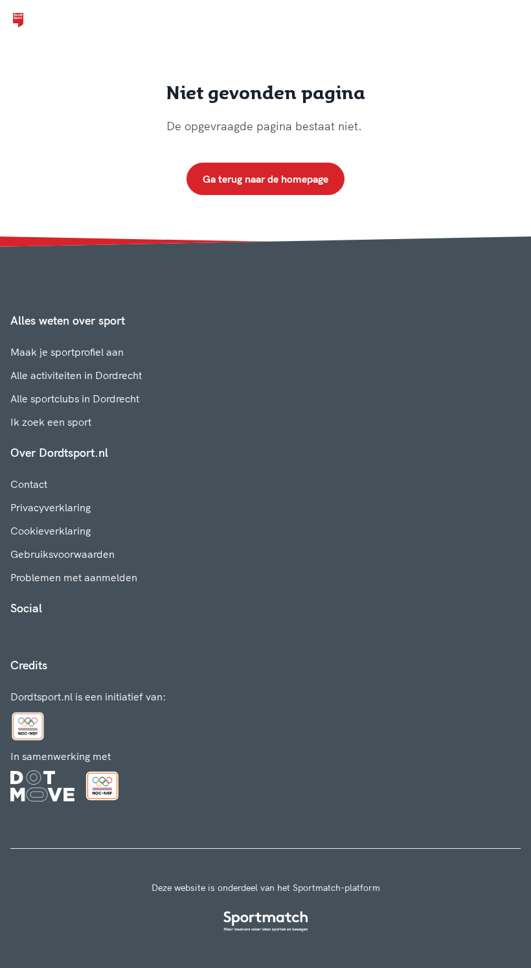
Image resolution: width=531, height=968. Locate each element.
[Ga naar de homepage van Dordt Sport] (18, 21)
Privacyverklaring (50, 507)
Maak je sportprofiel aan (67, 351)
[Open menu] (509, 21)
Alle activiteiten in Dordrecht (76, 375)
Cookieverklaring (50, 530)
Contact (28, 484)
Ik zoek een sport (50, 421)
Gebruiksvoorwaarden (62, 553)
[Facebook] (15, 636)
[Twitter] (57, 636)
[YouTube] (78, 636)
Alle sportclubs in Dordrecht (74, 398)
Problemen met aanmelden (73, 577)
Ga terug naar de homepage (265, 178)
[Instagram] (36, 636)
